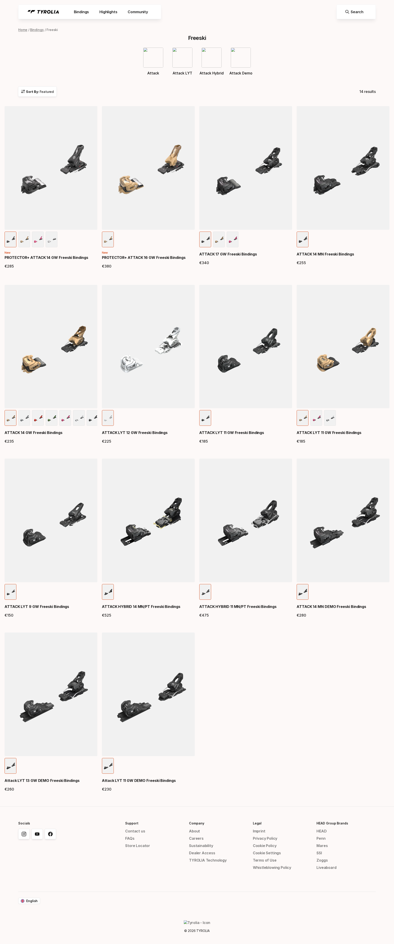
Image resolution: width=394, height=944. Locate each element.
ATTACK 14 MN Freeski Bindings (325, 254)
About (194, 831)
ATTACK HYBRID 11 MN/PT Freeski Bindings (238, 606)
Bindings (37, 30)
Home (22, 30)
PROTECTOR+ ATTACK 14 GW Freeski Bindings (46, 257)
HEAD (321, 831)
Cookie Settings (267, 853)
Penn (320, 838)
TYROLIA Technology (208, 860)
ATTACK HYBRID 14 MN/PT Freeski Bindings (141, 606)
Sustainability (201, 845)
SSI (319, 853)
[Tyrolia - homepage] (43, 12)
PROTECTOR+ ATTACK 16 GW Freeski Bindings (144, 257)
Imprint (259, 831)
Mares (322, 845)
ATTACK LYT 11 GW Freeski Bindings (231, 432)
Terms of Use (265, 860)
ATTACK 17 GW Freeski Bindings (228, 254)
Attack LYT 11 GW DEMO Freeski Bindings (139, 780)
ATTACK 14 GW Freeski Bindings (33, 432)
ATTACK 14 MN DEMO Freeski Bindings (331, 606)
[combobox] (37, 92)
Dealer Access (202, 853)
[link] (24, 834)
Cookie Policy (265, 845)
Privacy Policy (265, 838)
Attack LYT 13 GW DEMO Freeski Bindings (42, 780)
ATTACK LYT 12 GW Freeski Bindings (135, 432)
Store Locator (137, 845)
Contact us (135, 831)
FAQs (129, 838)
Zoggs (322, 860)
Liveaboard (326, 867)
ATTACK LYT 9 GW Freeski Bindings (37, 606)
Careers (196, 838)
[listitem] (10, 239)
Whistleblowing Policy (272, 867)
